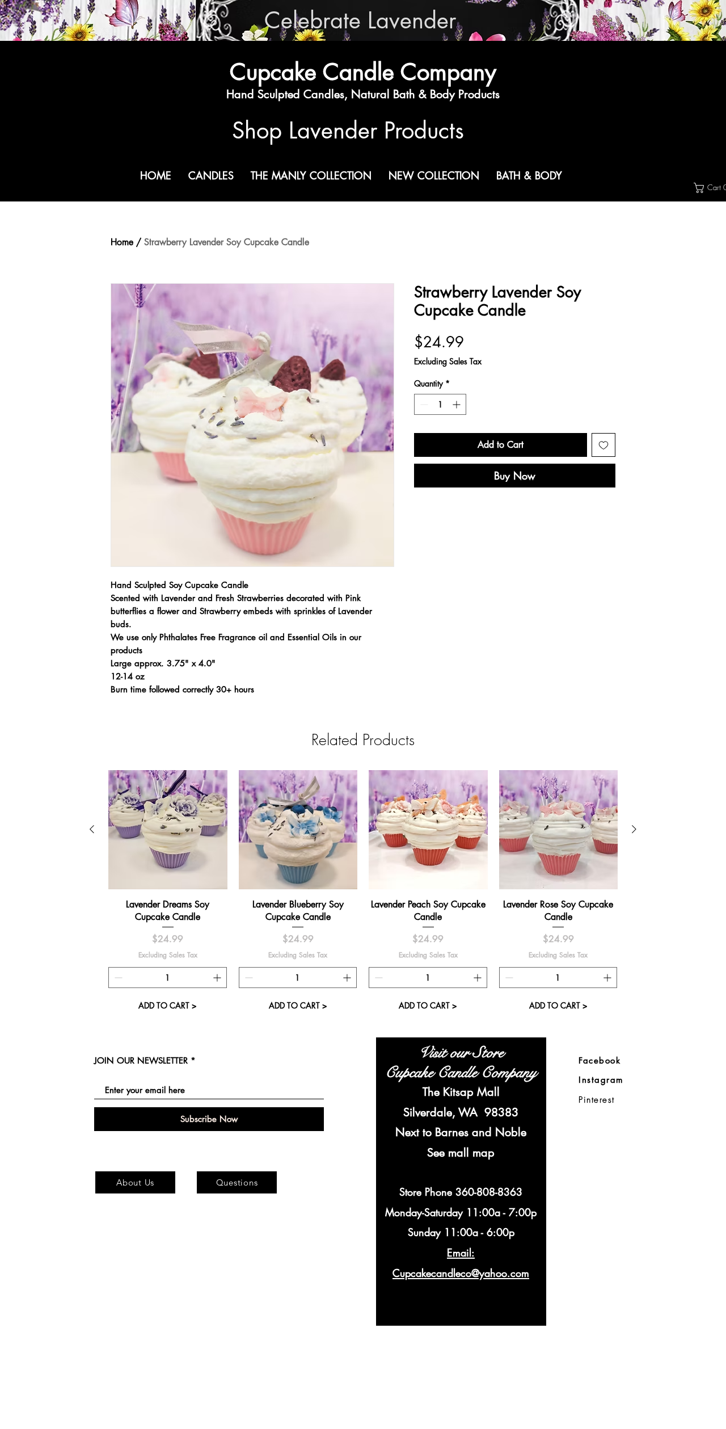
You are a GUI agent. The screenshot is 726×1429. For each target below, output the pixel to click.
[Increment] (457, 404)
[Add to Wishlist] (603, 445)
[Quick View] (167, 829)
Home (122, 242)
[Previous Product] (92, 829)
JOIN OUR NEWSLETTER (141, 1060)
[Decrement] (423, 404)
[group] (363, 893)
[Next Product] (634, 829)
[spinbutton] (440, 404)
